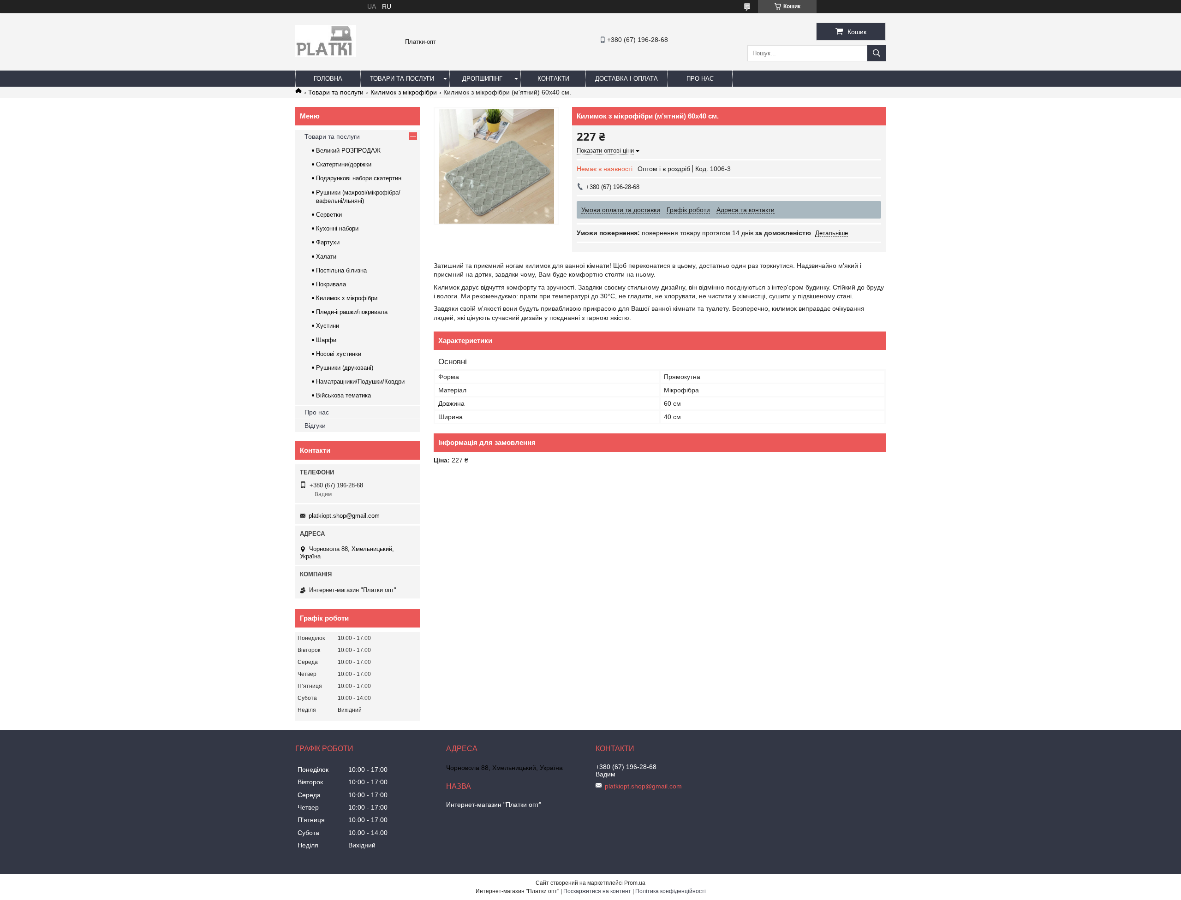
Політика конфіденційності (670, 891)
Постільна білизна (341, 270)
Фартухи (328, 242)
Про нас (700, 78)
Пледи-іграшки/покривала (352, 311)
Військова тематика (343, 395)
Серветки (329, 214)
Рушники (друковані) (344, 367)
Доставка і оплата (626, 78)
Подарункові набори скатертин (358, 178)
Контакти (553, 78)
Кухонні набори (337, 228)
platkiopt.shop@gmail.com (344, 515)
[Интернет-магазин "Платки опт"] (325, 55)
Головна (328, 78)
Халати (326, 256)
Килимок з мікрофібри (403, 92)
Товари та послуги (402, 78)
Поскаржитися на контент (597, 891)
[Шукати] (876, 53)
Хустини (327, 325)
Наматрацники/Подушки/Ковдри (360, 381)
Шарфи (326, 340)
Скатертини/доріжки (343, 164)
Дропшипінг (482, 78)
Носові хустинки (338, 353)
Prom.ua (634, 883)
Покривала (331, 284)
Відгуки (315, 425)
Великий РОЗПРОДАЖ (348, 150)
